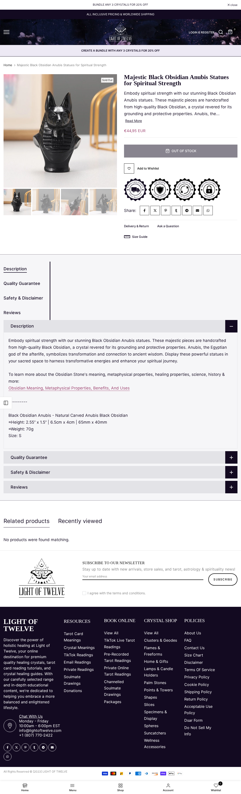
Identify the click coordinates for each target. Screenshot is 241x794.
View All (111, 633)
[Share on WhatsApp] (208, 210)
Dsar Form (193, 720)
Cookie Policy (196, 684)
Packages (112, 701)
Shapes (150, 697)
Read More (133, 121)
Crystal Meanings (79, 647)
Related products (27, 521)
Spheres (151, 725)
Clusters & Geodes (160, 640)
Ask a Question (168, 226)
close (9, 5)
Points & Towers (158, 690)
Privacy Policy (196, 677)
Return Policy (196, 699)
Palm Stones (155, 682)
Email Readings (77, 662)
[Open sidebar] (6, 403)
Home (8, 65)
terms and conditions (128, 593)
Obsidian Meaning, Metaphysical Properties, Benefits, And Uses (69, 388)
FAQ (187, 640)
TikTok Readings (78, 654)
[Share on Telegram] (187, 210)
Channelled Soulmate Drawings (114, 688)
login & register (201, 32)
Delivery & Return (136, 226)
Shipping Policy (198, 691)
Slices (149, 704)
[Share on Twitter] (155, 210)
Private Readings (79, 669)
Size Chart (193, 655)
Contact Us (194, 647)
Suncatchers (155, 733)
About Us (192, 633)
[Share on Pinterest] (165, 210)
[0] (230, 32)
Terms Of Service (199, 669)
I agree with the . (117, 593)
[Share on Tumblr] (176, 210)
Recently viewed (80, 521)
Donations (73, 690)
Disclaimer (193, 662)
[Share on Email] (197, 210)
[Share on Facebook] (144, 210)
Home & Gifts (156, 661)
